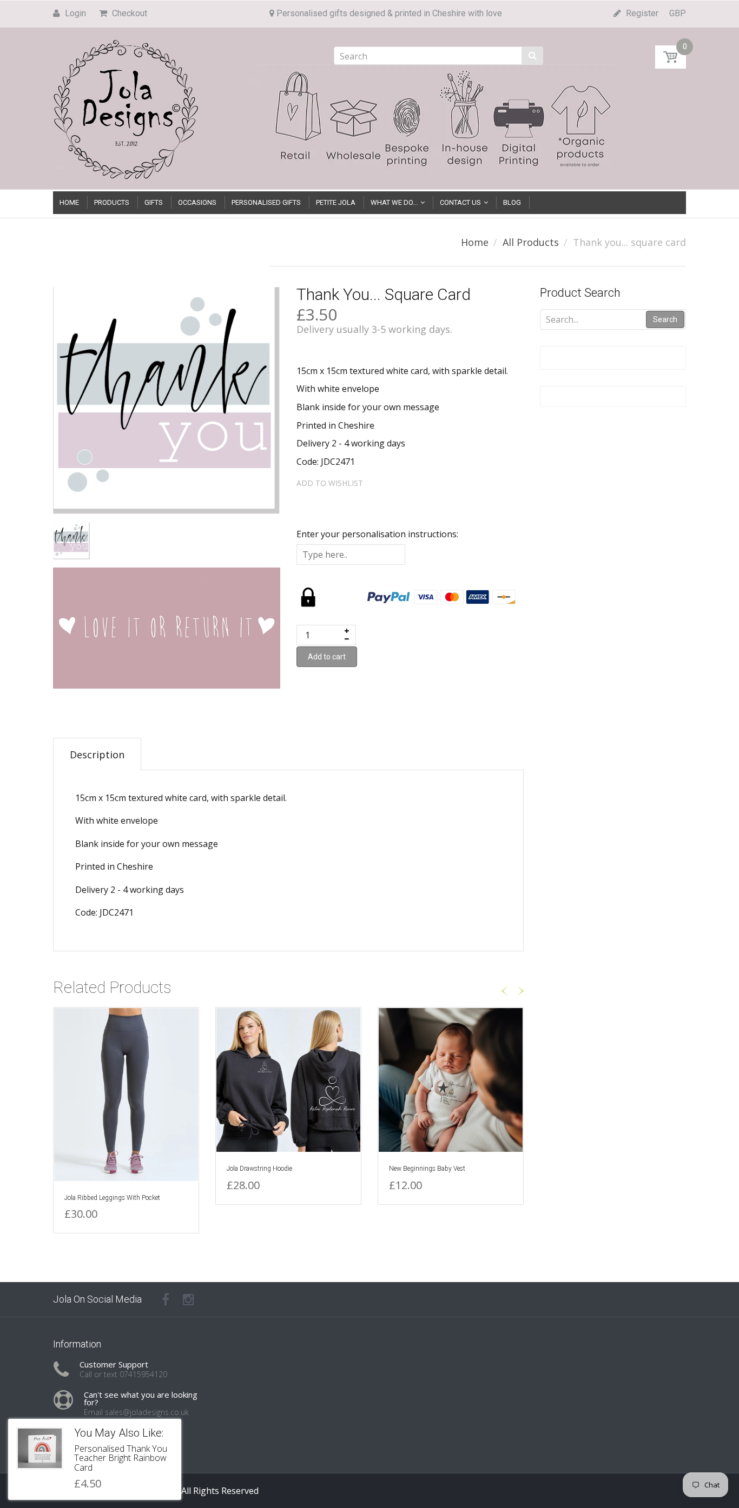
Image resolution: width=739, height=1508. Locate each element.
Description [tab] (97, 754)
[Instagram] (188, 1299)
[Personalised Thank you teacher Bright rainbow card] (39, 1448)
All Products (531, 242)
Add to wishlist (329, 483)
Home (475, 242)
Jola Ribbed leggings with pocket (112, 1198)
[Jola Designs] (126, 106)
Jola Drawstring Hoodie (259, 1168)
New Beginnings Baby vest (427, 1168)
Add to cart (327, 656)
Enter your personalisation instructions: (377, 534)
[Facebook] (165, 1299)
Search (665, 319)
